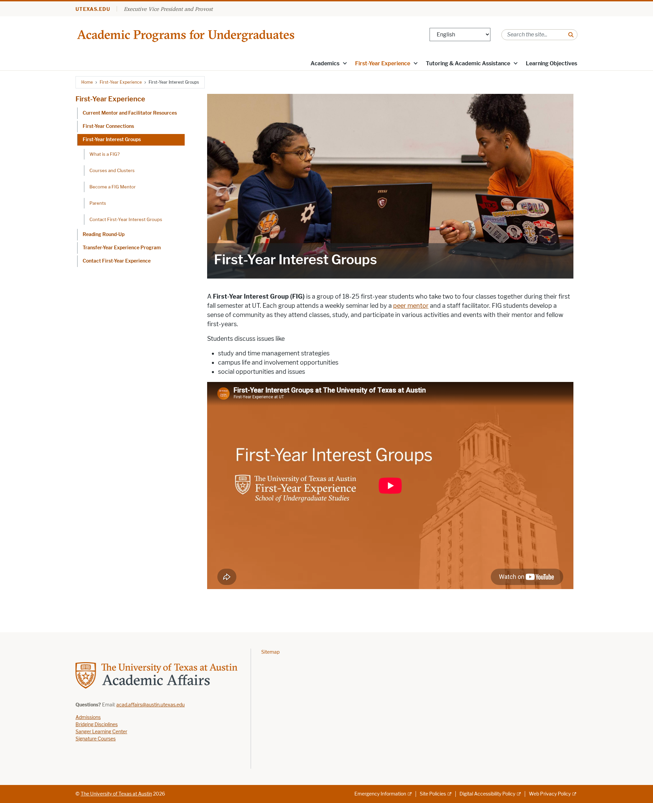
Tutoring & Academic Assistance (468, 63)
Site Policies (433, 794)
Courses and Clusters (112, 170)
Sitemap (270, 652)
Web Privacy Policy (550, 794)
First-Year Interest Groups (112, 140)
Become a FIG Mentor (112, 186)
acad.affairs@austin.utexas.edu (150, 705)
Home (87, 82)
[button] (345, 63)
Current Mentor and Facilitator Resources (130, 113)
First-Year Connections (108, 126)
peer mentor (411, 306)
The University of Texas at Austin (116, 794)
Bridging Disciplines (97, 724)
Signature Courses (96, 739)
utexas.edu (93, 9)
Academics (325, 63)
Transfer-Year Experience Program (122, 248)
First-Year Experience (382, 63)
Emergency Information (380, 794)
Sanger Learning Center (101, 732)
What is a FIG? (104, 154)
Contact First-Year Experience (117, 261)
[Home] (187, 34)
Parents (97, 203)
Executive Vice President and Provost (168, 9)
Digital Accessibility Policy (487, 794)
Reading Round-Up (103, 234)
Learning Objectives (551, 63)
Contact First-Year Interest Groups (125, 219)
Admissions (88, 717)
